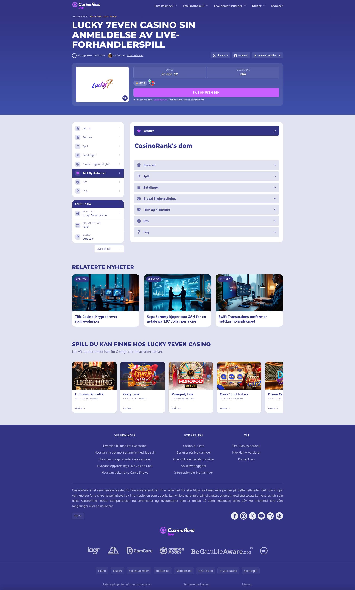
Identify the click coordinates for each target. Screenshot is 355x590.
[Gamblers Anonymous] (113, 550)
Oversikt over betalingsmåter (193, 459)
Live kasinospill (193, 6)
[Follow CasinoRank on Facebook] (234, 516)
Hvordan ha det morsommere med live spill (125, 452)
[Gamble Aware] (222, 550)
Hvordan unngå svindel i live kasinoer (125, 459)
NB (76, 516)
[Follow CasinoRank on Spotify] (270, 516)
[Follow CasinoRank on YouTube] (261, 516)
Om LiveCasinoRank (246, 446)
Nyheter (277, 6)
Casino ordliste (193, 446)
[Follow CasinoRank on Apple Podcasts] (279, 516)
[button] (206, 131)
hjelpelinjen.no (160, 99)
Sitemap (247, 584)
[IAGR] (94, 550)
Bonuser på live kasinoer (194, 452)
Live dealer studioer (228, 6)
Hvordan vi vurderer (246, 452)
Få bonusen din (206, 92)
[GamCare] (139, 550)
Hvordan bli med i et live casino (125, 446)
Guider (257, 6)
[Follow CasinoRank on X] (252, 516)
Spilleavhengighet (193, 466)
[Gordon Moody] (172, 550)
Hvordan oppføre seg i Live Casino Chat (125, 466)
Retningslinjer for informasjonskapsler (127, 584)
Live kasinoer (164, 6)
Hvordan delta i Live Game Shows (125, 473)
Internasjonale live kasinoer (193, 473)
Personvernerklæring (196, 584)
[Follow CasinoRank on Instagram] (243, 516)
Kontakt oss (246, 459)
